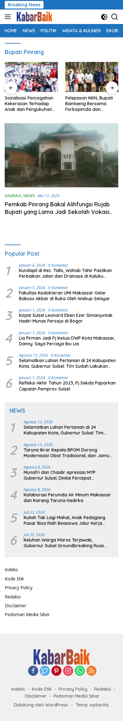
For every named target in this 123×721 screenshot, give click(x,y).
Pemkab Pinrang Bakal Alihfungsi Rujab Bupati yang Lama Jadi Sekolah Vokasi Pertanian (57, 212)
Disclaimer (15, 606)
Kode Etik (14, 579)
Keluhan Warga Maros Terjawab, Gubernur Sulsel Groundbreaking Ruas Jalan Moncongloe (64, 542)
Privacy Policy (18, 588)
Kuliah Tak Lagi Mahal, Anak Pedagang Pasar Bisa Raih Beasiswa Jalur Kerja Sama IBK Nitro (64, 520)
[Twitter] (45, 671)
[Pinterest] (56, 671)
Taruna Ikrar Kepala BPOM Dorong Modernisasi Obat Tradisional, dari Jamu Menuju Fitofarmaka (66, 452)
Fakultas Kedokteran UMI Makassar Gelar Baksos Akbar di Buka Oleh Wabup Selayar (64, 295)
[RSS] (91, 671)
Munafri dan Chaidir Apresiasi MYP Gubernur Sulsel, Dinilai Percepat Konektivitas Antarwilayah (60, 475)
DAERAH (13, 195)
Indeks (11, 569)
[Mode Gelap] (104, 17)
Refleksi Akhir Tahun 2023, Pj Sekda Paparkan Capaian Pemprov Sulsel (67, 385)
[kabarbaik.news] (33, 16)
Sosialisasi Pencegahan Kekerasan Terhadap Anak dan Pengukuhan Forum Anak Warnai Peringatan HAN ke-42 (29, 103)
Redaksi (12, 597)
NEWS (29, 195)
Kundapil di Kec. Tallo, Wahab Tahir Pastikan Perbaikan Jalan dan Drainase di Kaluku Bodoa (65, 273)
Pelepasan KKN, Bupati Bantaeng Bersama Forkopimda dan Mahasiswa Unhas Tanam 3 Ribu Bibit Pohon (89, 103)
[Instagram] (68, 671)
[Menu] (9, 16)
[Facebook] (33, 671)
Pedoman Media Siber (27, 614)
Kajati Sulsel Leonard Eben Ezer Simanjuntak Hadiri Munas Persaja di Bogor (66, 318)
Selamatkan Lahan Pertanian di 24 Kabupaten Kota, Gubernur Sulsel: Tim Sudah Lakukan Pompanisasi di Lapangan (67, 363)
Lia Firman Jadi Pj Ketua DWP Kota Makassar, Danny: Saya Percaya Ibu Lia (67, 341)
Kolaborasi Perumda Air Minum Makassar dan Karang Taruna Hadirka (67, 497)
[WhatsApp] (80, 671)
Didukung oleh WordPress (41, 705)
